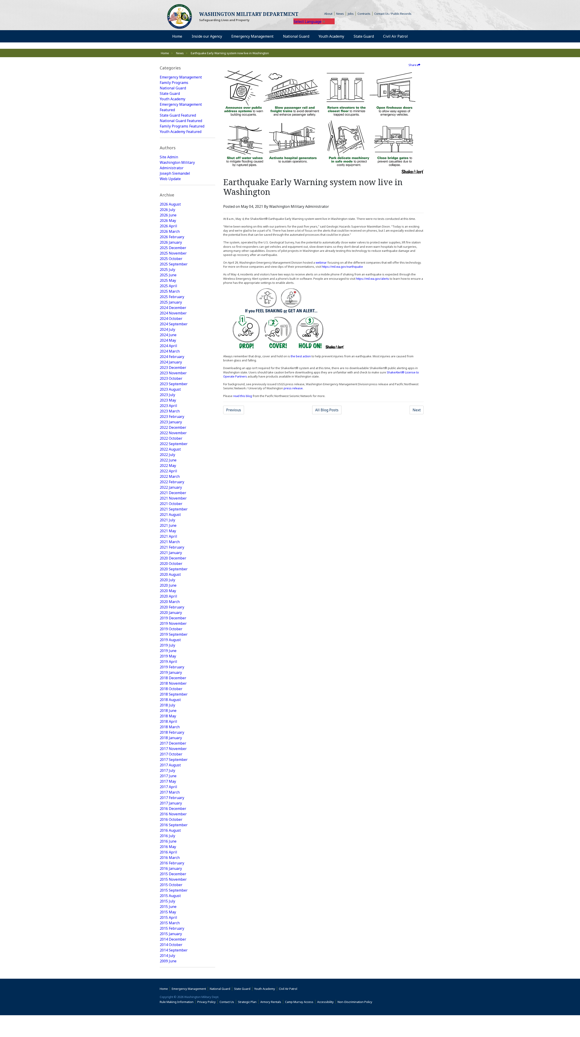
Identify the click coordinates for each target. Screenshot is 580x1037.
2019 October (171, 628)
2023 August (170, 389)
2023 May (168, 400)
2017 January (171, 803)
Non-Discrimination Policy (356, 1002)
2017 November (173, 748)
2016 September (174, 824)
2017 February (172, 797)
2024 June (168, 334)
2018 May (168, 715)
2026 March (170, 231)
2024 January (171, 362)
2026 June (168, 215)
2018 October (171, 688)
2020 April (168, 596)
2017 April (168, 786)
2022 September (174, 443)
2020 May (168, 590)
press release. (293, 388)
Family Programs (174, 82)
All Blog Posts (326, 409)
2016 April (168, 852)
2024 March (170, 351)
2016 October (171, 819)
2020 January (171, 612)
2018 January (171, 737)
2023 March (170, 411)
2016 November (173, 813)
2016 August (170, 830)
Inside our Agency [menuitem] (207, 36)
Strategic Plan (247, 1002)
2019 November (173, 623)
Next (417, 409)
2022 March (170, 476)
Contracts (364, 14)
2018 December (173, 677)
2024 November (173, 313)
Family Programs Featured (182, 126)
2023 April (168, 405)
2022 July (167, 454)
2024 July (167, 329)
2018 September (174, 694)
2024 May (168, 340)
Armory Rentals (270, 1002)
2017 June (168, 775)
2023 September (174, 383)
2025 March (170, 291)
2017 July (167, 770)
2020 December (173, 558)
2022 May (168, 465)
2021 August (170, 514)
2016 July (167, 835)
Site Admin (169, 156)
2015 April (168, 917)
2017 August (170, 764)
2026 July (167, 209)
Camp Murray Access (300, 1002)
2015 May (168, 912)
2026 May (168, 220)
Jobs (351, 14)
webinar (321, 262)
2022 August (170, 449)
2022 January (171, 487)
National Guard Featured (181, 120)
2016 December (173, 808)
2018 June (168, 710)
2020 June (168, 585)
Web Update (170, 178)
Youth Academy (172, 98)
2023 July (167, 394)
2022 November (173, 432)
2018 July (167, 705)
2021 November (173, 498)
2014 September (174, 950)
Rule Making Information (176, 1002)
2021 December (173, 492)
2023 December (173, 367)
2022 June (168, 460)
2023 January (171, 421)
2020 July (167, 579)
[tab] (187, 68)
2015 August (170, 895)
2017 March (170, 792)
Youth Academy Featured (180, 131)
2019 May (168, 656)
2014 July (167, 955)
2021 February (172, 547)
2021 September (174, 509)
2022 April (168, 470)
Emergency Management (181, 77)
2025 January (171, 302)
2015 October (171, 884)
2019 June (168, 650)
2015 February (172, 928)
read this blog (242, 396)
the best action (301, 356)
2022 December (173, 427)
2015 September (174, 890)
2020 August (170, 574)
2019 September (174, 634)
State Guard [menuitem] (364, 36)
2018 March (170, 726)
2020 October (171, 563)
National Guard (173, 88)
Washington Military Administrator (177, 165)
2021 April (168, 536)
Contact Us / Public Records (392, 14)
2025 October (171, 258)
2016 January (171, 868)
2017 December (173, 743)
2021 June (168, 525)
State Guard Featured (178, 115)
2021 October (171, 503)
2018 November (173, 683)
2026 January (171, 242)
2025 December (173, 247)
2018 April (168, 721)
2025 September (174, 264)
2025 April (168, 285)
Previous (233, 409)
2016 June (168, 841)
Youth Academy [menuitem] (331, 36)
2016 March (170, 857)
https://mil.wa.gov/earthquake (342, 267)
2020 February (172, 607)
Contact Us (227, 1002)
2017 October (171, 754)
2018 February (172, 732)
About (329, 14)
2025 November (173, 253)
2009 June (168, 961)
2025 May (168, 280)
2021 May (168, 530)
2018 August (170, 699)
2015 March (170, 922)
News (340, 14)
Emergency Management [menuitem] (252, 36)
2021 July (167, 519)
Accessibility (326, 1002)
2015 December (173, 873)
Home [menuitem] (177, 36)
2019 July (167, 645)
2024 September (174, 323)
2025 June (168, 274)
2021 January (171, 552)
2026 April (168, 225)
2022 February (172, 481)
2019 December (173, 617)
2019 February (172, 666)
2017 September (174, 759)
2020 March (170, 601)
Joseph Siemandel (175, 173)
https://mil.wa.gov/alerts (372, 279)
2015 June (168, 906)
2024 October (171, 318)
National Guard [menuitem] (296, 36)
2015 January (171, 933)
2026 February (172, 236)
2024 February (172, 356)
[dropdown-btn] (224, 36)
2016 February (172, 862)
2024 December (173, 307)
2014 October (171, 944)
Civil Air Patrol (289, 989)
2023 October (171, 378)
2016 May (168, 846)
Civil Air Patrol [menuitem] (397, 36)
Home (165, 53)
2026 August (170, 204)
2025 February (172, 296)
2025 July (167, 269)
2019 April (168, 661)
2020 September (174, 568)
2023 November (173, 372)
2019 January (171, 672)
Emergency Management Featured (181, 107)
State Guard (170, 93)
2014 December (173, 939)
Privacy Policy (206, 1002)
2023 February (172, 416)
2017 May (168, 781)
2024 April (168, 345)
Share (412, 65)
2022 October (171, 438)
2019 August (170, 639)
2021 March (170, 541)
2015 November (173, 879)
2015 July (167, 901)
